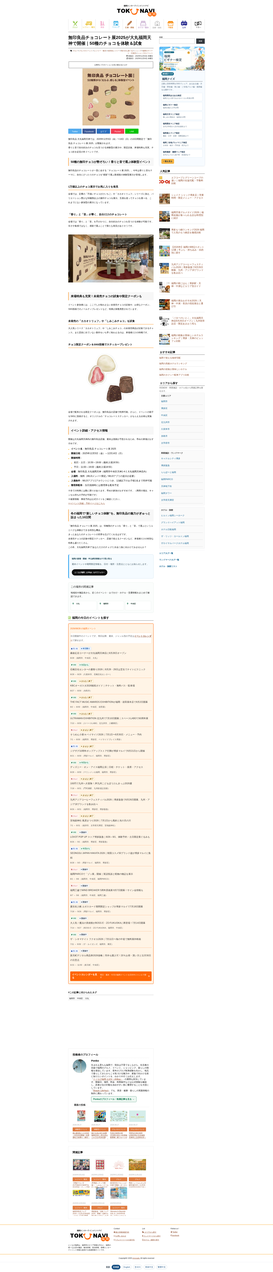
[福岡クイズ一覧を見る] (182, 59)
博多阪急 (165, 465)
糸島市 (164, 436)
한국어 (138, 1267)
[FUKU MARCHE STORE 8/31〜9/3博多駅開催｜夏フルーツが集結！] (118, 1116)
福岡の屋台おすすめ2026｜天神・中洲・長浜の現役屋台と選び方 (187, 303)
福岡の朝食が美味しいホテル (173, 369)
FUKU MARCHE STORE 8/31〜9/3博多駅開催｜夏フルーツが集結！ (118, 1136)
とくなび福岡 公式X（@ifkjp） (107, 1079)
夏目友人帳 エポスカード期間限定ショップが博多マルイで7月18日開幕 (106, 906)
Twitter (75, 131)
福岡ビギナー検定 (171, 106)
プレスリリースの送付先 (125, 1240)
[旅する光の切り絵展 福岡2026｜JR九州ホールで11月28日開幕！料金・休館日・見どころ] (100, 1116)
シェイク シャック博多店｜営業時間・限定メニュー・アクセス (187, 196)
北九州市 (165, 422)
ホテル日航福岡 (168, 529)
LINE (132, 131)
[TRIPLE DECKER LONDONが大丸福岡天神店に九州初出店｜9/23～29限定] (137, 1116)
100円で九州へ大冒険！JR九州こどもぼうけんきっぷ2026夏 (101, 783)
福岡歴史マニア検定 (175, 125)
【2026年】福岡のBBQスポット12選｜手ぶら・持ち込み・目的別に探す (187, 250)
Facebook (89, 131)
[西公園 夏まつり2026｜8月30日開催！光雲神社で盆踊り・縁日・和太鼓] (81, 1116)
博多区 (164, 408)
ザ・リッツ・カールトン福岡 (175, 536)
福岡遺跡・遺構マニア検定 (176, 153)
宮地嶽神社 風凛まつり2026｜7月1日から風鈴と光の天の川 (100, 820)
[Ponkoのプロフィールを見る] (81, 1074)
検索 (161, 37)
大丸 (87, 998)
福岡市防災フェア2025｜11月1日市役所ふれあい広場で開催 (81, 1213)
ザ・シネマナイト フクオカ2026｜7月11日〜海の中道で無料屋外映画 (105, 939)
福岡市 (72, 998)
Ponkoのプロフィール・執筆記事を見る (113, 1099)
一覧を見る (167, 161)
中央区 (80, 998)
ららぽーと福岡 (168, 472)
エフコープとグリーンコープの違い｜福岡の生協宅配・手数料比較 (187, 180)
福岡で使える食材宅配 (170, 358)
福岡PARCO (167, 479)
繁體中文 (162, 1267)
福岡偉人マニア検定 (176, 134)
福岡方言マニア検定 (174, 115)
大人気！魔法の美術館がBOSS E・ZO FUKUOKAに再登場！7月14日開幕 (107, 923)
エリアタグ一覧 (166, 553)
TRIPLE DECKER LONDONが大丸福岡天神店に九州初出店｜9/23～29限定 (137, 1136)
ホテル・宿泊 (143, 24)
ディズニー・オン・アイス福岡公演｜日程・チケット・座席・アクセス (106, 767)
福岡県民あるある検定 (178, 96)
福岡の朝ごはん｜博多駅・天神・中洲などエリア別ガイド (186, 284)
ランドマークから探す (152, 1236)
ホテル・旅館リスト (168, 566)
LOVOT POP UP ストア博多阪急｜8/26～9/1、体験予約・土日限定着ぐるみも (110, 837)
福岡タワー (166, 493)
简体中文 (149, 1267)
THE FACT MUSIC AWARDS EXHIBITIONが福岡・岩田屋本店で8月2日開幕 (109, 702)
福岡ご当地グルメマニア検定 (176, 143)
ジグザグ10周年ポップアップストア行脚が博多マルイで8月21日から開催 (107, 751)
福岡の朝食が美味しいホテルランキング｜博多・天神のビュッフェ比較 (187, 338)
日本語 (116, 1267)
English (127, 1267)
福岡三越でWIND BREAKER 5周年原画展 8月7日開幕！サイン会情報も (106, 890)
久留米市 (165, 429)
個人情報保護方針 (122, 1232)
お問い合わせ (120, 1236)
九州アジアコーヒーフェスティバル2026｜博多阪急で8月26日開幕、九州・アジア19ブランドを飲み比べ (187, 268)
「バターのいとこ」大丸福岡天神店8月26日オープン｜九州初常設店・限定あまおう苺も (188, 321)
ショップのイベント (145, 53)
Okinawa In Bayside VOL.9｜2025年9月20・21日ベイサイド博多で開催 (118, 1214)
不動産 (170, 24)
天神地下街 (166, 486)
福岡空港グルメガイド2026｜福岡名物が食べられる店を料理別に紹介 (187, 215)
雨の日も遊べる (127, 51)
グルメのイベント (86, 51)
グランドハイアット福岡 (173, 522)
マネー (198, 24)
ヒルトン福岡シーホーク (173, 515)
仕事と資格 (129, 24)
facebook (175, 1235)
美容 (102, 24)
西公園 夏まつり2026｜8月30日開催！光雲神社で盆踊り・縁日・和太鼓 (81, 1136)
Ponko (95, 1060)
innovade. (136, 1258)
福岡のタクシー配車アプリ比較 (174, 375)
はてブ (103, 131)
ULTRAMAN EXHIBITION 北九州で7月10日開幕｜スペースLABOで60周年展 (109, 718)
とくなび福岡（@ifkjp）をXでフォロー (90, 572)
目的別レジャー (114, 51)
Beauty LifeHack (101, 1090)
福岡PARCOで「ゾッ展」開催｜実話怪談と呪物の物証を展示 (101, 874)
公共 (184, 24)
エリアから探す (150, 1232)
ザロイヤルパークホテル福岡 (175, 543)
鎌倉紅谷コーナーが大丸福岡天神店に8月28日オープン (98, 653)
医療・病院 (157, 24)
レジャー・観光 (88, 24)
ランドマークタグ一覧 (169, 560)
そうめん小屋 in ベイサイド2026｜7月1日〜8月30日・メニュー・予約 (106, 734)
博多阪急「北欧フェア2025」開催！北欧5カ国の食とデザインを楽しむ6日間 (99, 1214)
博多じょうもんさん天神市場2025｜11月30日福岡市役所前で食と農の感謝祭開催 (137, 1186)
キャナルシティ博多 (170, 458)
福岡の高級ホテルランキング (173, 363)
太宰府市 (165, 443)
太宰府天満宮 (167, 500)
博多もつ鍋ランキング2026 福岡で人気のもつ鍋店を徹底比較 (187, 231)
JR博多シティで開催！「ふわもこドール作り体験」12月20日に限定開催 (99, 1186)
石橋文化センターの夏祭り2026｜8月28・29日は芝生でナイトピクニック (107, 669)
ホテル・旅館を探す (151, 1240)
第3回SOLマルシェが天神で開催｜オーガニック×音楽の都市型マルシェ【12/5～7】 (118, 1186)
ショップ (116, 24)
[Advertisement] (89, 1026)
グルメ (75, 24)
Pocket (118, 131)
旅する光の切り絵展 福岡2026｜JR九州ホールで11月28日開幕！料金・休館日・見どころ (99, 1137)
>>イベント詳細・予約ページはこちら (86, 503)
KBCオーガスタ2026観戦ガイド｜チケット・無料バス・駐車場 (102, 685)
